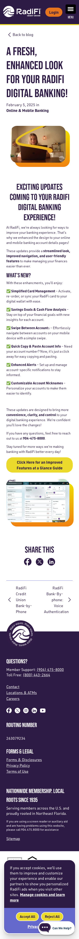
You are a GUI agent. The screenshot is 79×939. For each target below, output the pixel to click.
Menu (71, 17)
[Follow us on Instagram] (26, 711)
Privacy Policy (18, 765)
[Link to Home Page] (22, 12)
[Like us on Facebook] (9, 711)
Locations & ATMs (21, 692)
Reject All (52, 916)
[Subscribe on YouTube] (43, 711)
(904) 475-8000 (50, 669)
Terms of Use (17, 771)
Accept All (27, 916)
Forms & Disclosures (24, 759)
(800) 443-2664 (36, 674)
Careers (13, 698)
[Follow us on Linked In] (34, 711)
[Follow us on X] (17, 711)
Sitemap (13, 838)
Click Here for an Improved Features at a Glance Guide (40, 465)
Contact (12, 686)
